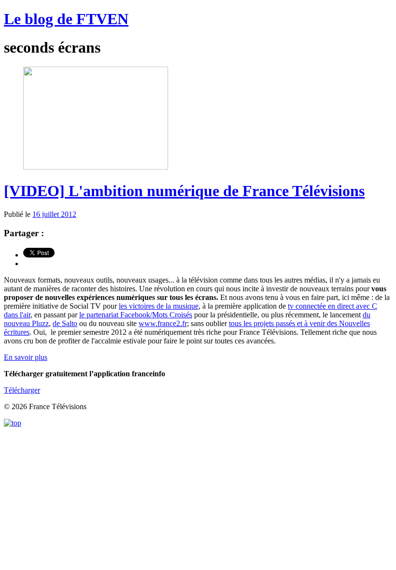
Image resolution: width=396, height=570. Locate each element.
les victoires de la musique (158, 306)
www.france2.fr (163, 323)
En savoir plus (25, 357)
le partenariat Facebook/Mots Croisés (135, 315)
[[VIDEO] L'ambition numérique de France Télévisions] (95, 167)
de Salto (65, 323)
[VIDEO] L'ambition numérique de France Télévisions (184, 191)
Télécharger (22, 390)
